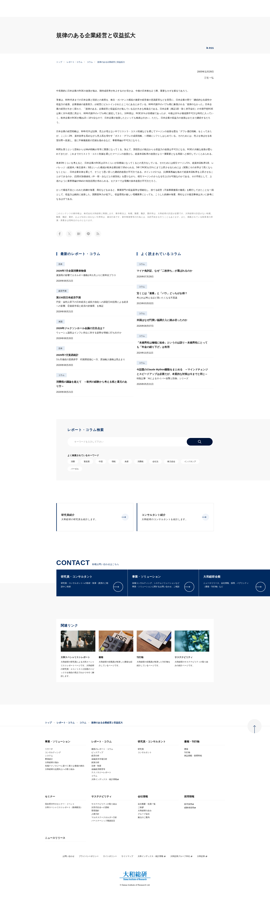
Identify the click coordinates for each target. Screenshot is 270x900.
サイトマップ (127, 856)
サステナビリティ (101, 796)
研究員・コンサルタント (152, 741)
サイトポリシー (110, 856)
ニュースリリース (55, 838)
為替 (127, 461)
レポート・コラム (74, 62)
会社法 (155, 461)
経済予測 (62, 291)
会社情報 (143, 796)
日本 (60, 264)
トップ (59, 62)
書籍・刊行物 (191, 741)
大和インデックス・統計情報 (150, 856)
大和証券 (201, 856)
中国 (101, 461)
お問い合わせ (68, 856)
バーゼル (75, 469)
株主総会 (171, 461)
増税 (114, 461)
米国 (60, 321)
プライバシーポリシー (89, 856)
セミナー (50, 796)
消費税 (140, 461)
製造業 (87, 461)
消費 (73, 461)
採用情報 (189, 796)
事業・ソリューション (57, 741)
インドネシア (190, 461)
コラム (90, 62)
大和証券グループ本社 (180, 856)
